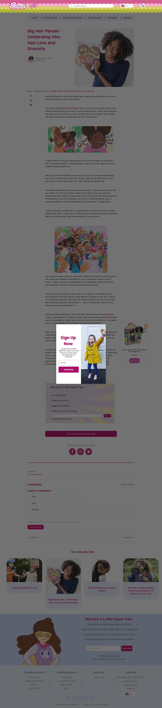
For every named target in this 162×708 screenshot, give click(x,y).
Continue (68, 369)
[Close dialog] (103, 327)
